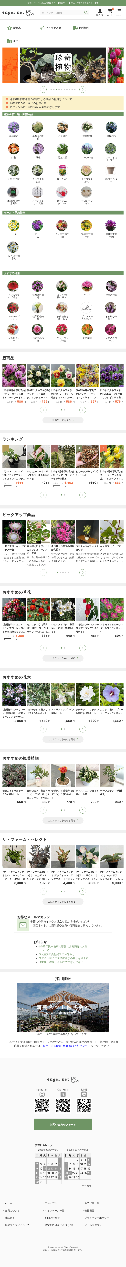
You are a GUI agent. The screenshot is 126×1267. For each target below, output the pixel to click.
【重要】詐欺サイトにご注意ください (61, 962)
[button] (43, 89)
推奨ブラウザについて (17, 1225)
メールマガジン (93, 1225)
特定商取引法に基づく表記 (59, 1225)
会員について (12, 1210)
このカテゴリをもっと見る (61, 658)
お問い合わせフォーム (63, 1124)
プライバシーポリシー (96, 1217)
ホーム (8, 1203)
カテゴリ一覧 (91, 1203)
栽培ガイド (11, 1217)
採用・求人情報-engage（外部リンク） (66, 1045)
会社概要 (89, 1210)
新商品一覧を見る (61, 420)
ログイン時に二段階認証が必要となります (63, 958)
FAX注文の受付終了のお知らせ (57, 954)
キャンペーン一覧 (54, 1210)
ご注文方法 (51, 1203)
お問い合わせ (52, 1217)
